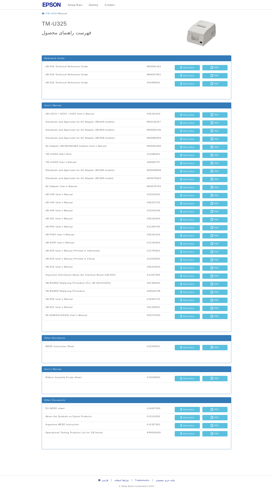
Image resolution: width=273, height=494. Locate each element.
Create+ (110, 5)
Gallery (93, 5)
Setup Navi (75, 5)
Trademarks (142, 480)
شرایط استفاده (122, 480)
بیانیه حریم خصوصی (165, 480)
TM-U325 (51, 13)
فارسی (104, 480)
